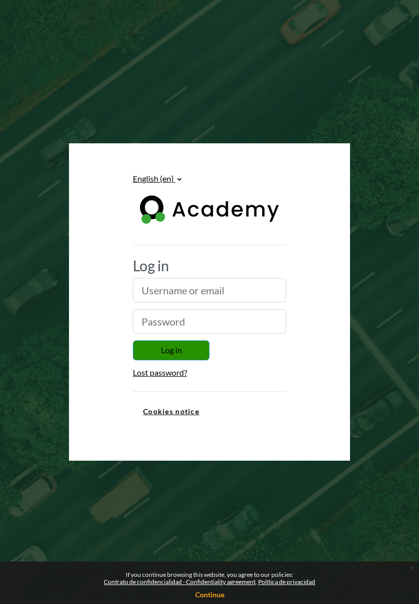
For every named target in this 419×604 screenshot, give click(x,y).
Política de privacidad (286, 582)
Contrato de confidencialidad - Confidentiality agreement (179, 582)
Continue (209, 594)
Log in (171, 350)
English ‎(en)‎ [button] (154, 178)
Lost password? (160, 372)
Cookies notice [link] (171, 411)
